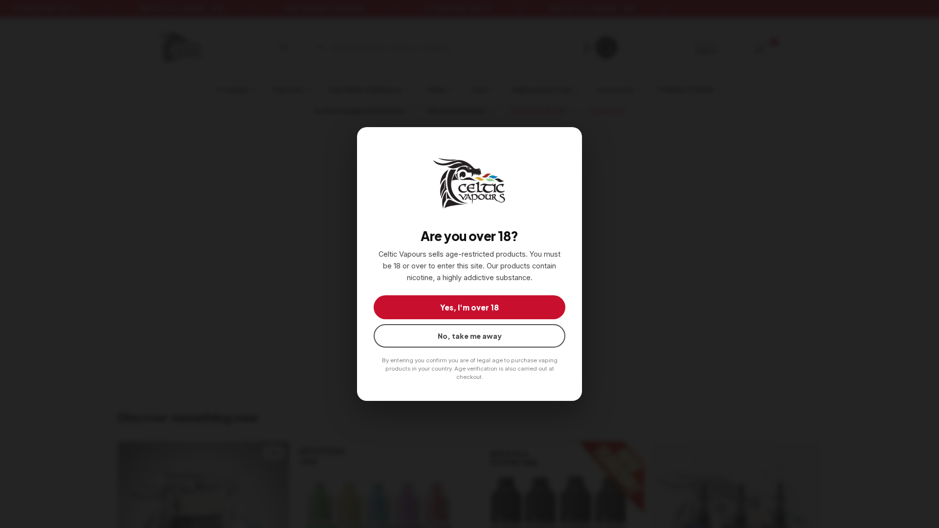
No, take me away (470, 335)
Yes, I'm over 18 (469, 307)
